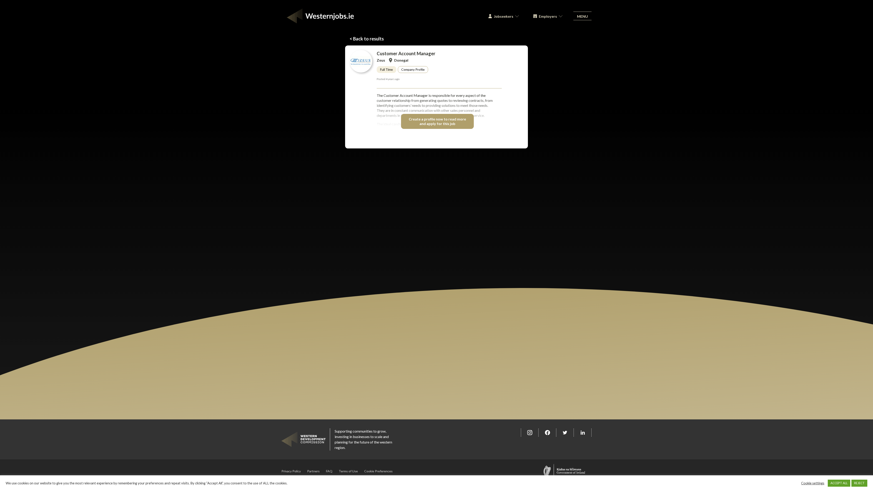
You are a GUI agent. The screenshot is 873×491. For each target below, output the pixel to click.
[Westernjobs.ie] (381, 16)
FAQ (329, 471)
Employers (548, 16)
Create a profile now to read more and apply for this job (437, 121)
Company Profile (413, 69)
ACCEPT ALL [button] (839, 483)
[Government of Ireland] (564, 471)
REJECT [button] (859, 483)
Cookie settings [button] (812, 483)
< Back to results (367, 38)
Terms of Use (348, 471)
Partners (313, 471)
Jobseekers (503, 16)
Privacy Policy (291, 471)
